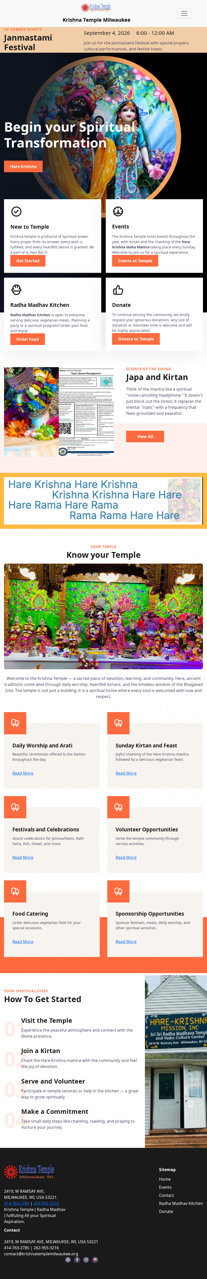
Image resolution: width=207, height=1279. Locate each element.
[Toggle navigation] (184, 13)
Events (165, 1187)
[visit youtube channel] (95, 1260)
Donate (166, 1211)
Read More (22, 773)
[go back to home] (30, 1172)
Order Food (27, 339)
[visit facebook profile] (77, 1260)
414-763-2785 (16, 1203)
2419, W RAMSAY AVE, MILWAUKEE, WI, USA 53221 (51, 1241)
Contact (166, 1195)
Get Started (27, 261)
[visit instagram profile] (86, 1260)
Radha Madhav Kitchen (181, 1203)
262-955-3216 (46, 1203)
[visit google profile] (68, 1260)
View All (145, 436)
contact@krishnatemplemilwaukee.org (41, 1254)
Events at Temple (135, 261)
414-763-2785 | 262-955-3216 (31, 1248)
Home (165, 1179)
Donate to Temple (136, 339)
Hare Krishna (23, 166)
